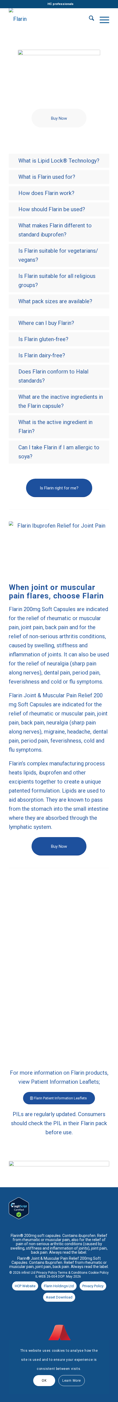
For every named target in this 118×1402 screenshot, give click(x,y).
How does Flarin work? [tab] (46, 193)
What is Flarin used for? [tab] (46, 177)
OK (44, 1381)
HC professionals (60, 4)
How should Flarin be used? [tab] (51, 209)
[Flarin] (49, 19)
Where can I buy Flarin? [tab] (46, 323)
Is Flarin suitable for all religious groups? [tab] (56, 280)
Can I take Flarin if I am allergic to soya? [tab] (58, 452)
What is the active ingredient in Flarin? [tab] (55, 426)
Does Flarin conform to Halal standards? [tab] (53, 376)
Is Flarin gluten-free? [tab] (43, 339)
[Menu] (101, 19)
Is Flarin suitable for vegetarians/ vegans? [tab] (58, 255)
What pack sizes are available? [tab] (55, 301)
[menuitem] (60, 4)
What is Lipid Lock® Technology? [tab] (58, 160)
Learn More (71, 1381)
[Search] (88, 19)
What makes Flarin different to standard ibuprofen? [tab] (55, 230)
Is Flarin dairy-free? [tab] (41, 355)
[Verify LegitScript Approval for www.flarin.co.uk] (19, 1217)
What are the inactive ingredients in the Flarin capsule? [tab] (60, 401)
